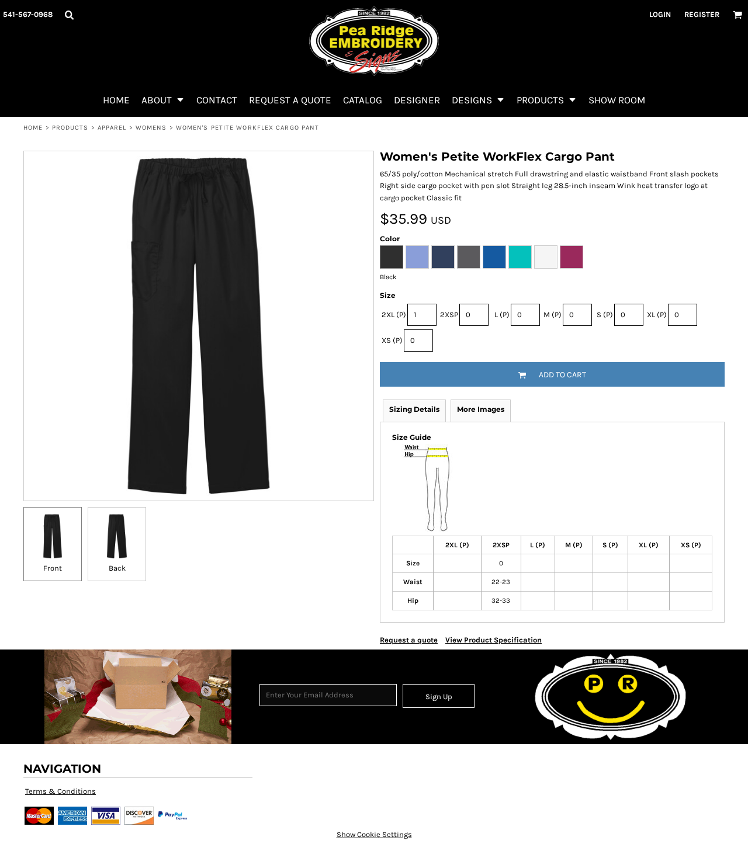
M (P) (552, 314)
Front (52, 568)
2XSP (449, 314)
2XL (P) (394, 314)
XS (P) (392, 340)
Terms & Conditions (60, 791)
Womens (151, 127)
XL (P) (657, 314)
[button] (69, 14)
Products (70, 127)
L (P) (502, 314)
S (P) (605, 314)
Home (33, 127)
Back (117, 568)
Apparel (112, 127)
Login (660, 14)
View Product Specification (493, 639)
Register (701, 14)
